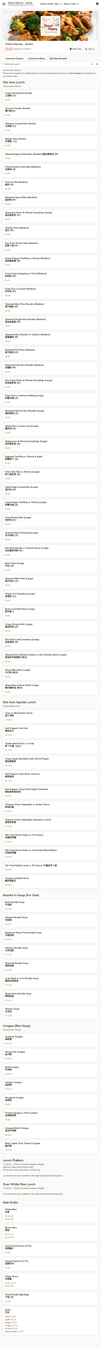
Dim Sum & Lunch (58, 58)
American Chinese (14, 58)
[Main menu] (4, 4)
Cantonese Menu (36, 58)
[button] (50, 96)
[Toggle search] (97, 64)
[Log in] (97, 4)
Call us (91, 49)
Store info (76, 49)
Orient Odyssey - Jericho (20, 3)
